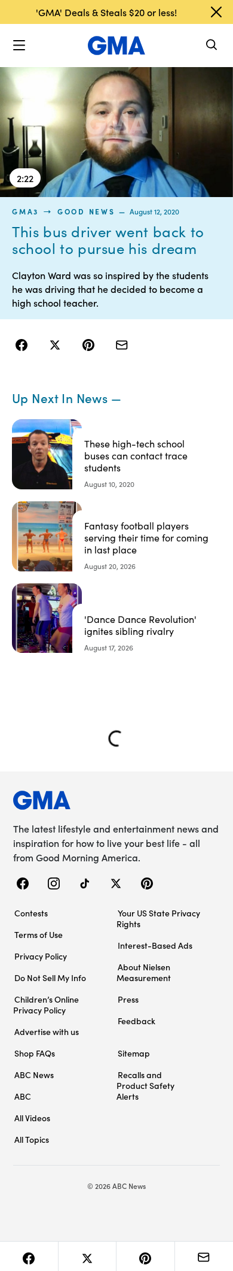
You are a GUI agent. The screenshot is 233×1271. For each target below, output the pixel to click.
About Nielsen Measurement (143, 972)
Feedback (136, 1021)
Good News (86, 211)
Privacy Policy (40, 956)
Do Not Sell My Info (50, 977)
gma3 (25, 211)
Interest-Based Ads (155, 945)
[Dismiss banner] (216, 12)
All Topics (31, 1139)
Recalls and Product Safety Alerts (145, 1085)
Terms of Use (38, 934)
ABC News (34, 1075)
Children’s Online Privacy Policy (46, 1004)
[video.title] (116, 131)
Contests (31, 913)
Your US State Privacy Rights (158, 918)
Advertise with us (46, 1031)
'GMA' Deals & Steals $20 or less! (106, 12)
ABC (22, 1096)
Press (128, 999)
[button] (19, 46)
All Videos (32, 1118)
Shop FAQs (34, 1053)
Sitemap (134, 1053)
